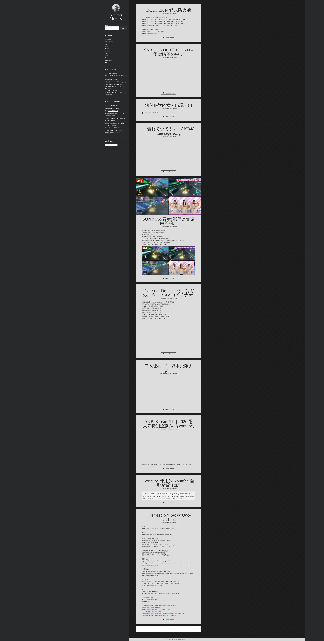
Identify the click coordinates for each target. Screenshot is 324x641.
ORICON (107, 51)
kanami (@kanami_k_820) (152, 112)
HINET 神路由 (113, 105)
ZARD (106, 62)
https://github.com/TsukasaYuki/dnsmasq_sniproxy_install (157, 534)
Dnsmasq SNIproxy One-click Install (168, 517)
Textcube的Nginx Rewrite (115, 128)
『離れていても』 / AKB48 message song (115, 82)
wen (168, 13)
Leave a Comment (169, 37)
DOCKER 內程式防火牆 (111, 73)
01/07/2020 (174, 108)
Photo (106, 55)
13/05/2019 (174, 522)
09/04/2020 (174, 429)
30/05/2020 (174, 298)
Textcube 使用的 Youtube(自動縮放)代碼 (168, 483)
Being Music (108, 39)
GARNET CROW (109, 42)
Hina (106, 128)
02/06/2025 (174, 13)
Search (106, 25)
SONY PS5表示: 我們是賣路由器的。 (114, 84)
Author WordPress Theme (171, 639)
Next (193, 629)
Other (106, 53)
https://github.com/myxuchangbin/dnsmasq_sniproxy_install (158, 528)
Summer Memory (116, 17)
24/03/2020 (174, 488)
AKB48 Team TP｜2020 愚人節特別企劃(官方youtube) (168, 423)
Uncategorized (108, 60)
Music (106, 46)
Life (106, 44)
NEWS (107, 48)
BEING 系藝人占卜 (113, 111)
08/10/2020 (174, 57)
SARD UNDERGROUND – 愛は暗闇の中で (168, 52)
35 (171, 629)
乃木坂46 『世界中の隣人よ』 (113, 90)
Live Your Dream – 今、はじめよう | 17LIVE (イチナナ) (169, 292)
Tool (106, 58)
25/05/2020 (174, 373)
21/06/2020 (174, 136)
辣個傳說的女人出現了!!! (111, 79)
